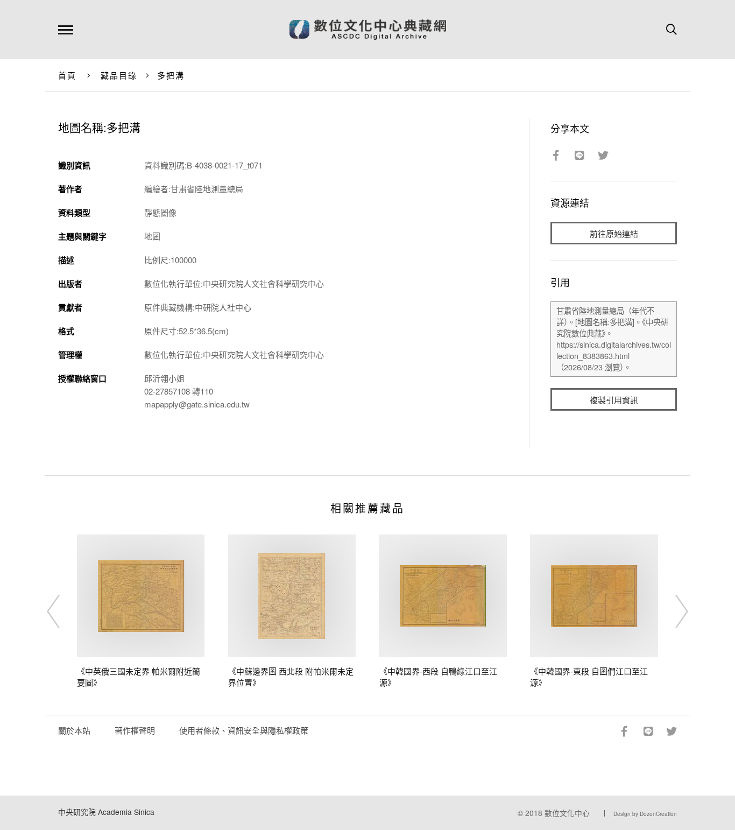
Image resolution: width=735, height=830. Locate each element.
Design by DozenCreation (645, 814)
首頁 (67, 75)
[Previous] (63, 611)
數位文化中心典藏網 (367, 29)
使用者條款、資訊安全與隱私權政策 (243, 730)
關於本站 (74, 730)
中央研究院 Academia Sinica (106, 811)
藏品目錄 (119, 75)
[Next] (672, 611)
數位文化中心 (567, 812)
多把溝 (171, 75)
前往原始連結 (614, 233)
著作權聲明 (135, 730)
